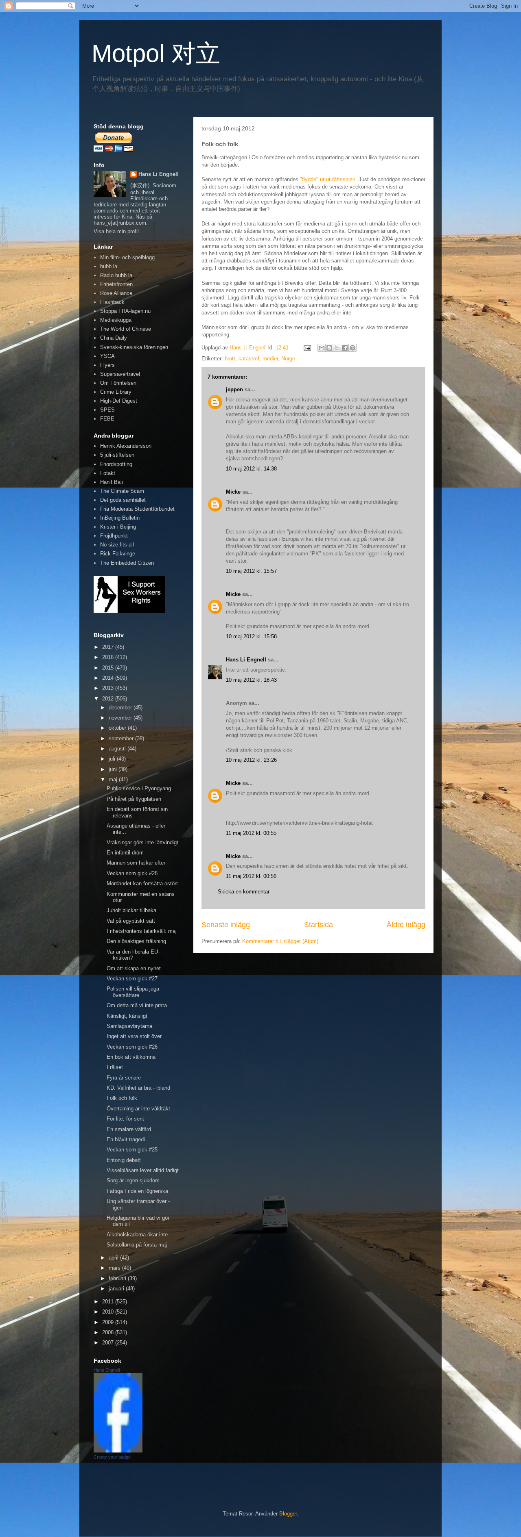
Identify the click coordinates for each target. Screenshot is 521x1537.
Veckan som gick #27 (132, 979)
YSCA (107, 356)
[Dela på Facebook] (345, 348)
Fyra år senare (124, 1078)
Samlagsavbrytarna (129, 1026)
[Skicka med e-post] (321, 348)
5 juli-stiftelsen (117, 455)
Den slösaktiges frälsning (136, 941)
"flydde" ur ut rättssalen (327, 179)
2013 (108, 688)
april (114, 1258)
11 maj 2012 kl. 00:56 (251, 876)
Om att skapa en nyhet (134, 968)
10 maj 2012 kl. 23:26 (251, 760)
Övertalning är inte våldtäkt (138, 1109)
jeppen (234, 389)
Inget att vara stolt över (134, 1036)
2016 (108, 657)
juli (113, 759)
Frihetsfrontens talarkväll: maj (142, 931)
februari (118, 1278)
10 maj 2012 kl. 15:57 (251, 571)
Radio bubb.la (116, 275)
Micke (233, 492)
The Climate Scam (122, 491)
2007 (108, 1343)
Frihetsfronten (116, 284)
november (121, 718)
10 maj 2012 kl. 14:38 (251, 469)
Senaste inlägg (225, 925)
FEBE (107, 419)
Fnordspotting (116, 464)
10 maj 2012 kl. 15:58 (251, 636)
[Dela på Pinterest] (352, 348)
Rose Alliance (116, 293)
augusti (118, 749)
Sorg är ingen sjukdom (133, 1180)
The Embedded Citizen (127, 563)
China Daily (113, 338)
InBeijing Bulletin (120, 518)
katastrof (249, 359)
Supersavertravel (120, 374)
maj (114, 779)
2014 (108, 678)
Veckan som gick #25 (132, 1150)
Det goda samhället (123, 500)
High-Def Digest (118, 401)
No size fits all (117, 545)
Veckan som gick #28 (132, 873)
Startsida (318, 925)
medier (270, 359)
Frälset (115, 1067)
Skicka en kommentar (243, 892)
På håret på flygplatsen (134, 799)
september (122, 738)
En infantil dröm (125, 853)
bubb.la (108, 266)
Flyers (107, 365)
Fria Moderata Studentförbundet (137, 509)
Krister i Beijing (118, 527)
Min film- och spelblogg (127, 257)
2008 (108, 1332)
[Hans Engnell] (118, 1451)
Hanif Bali (111, 482)
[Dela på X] (337, 348)
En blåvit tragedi (126, 1139)
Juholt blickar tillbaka (131, 910)
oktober (118, 728)
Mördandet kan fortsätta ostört (142, 883)
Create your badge (112, 1457)
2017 (108, 647)
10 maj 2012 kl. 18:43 (251, 680)
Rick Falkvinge (117, 554)
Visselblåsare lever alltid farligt (143, 1170)
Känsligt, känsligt (127, 1016)
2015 (108, 668)
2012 (108, 699)
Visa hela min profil (116, 231)
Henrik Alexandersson (125, 446)
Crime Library (115, 392)
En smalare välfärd (129, 1129)
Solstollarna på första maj (137, 1245)
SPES (107, 410)
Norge (288, 359)
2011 (108, 1302)
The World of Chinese (125, 329)
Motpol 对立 (156, 53)
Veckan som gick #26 (132, 1047)
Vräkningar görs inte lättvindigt (142, 842)
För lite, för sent (125, 1119)
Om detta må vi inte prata (137, 1005)
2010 (108, 1312)
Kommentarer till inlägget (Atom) (280, 941)
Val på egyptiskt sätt (131, 921)
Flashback (112, 302)
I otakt (107, 473)
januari (117, 1289)
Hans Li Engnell (247, 660)
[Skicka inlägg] (307, 348)
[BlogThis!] (329, 348)
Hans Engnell (107, 1370)
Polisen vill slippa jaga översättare (133, 992)
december (121, 708)
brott (230, 359)
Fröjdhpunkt (114, 536)
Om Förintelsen (118, 383)
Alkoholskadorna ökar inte (137, 1234)
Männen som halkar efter (136, 863)
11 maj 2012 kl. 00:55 (251, 833)
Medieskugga (115, 320)
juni (113, 769)
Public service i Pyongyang (139, 788)
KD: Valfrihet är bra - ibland (138, 1088)
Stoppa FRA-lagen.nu (125, 311)
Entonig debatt (124, 1160)
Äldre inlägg (406, 925)
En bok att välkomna (131, 1057)
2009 (108, 1322)
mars (115, 1268)
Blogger (288, 1514)
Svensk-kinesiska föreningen (134, 347)
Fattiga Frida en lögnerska (137, 1191)
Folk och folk (122, 1098)
